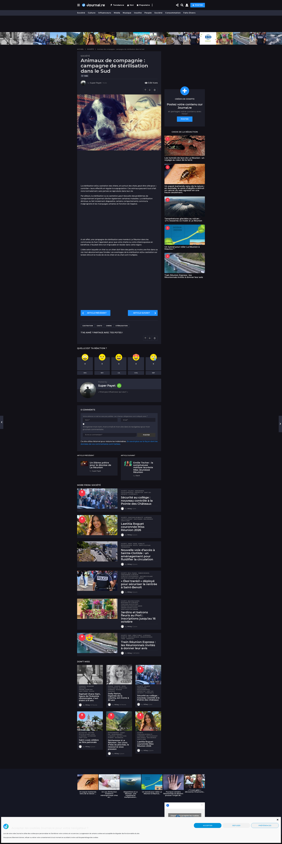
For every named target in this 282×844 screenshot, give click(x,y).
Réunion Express (146, 637)
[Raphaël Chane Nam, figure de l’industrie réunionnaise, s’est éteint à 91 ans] (90, 674)
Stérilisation (122, 326)
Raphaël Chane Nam (86, 689)
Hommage (82, 686)
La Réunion (148, 517)
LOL (119, 373)
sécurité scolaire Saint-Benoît (132, 578)
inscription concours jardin (131, 606)
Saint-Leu (147, 492)
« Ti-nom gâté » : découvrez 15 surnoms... (194, 791)
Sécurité (124, 494)
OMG (85, 373)
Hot (132, 5)
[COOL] (89, 637)
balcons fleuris (133, 601)
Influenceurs (104, 13)
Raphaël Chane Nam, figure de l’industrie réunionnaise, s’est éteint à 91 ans (89, 697)
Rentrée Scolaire (146, 576)
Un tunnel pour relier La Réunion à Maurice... (152, 793)
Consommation (173, 13)
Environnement (113, 732)
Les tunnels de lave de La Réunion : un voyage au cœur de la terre (184, 159)
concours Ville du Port (129, 604)
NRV (102, 373)
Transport (130, 638)
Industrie (82, 688)
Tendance (118, 5)
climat (122, 732)
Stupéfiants (133, 494)
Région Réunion (126, 545)
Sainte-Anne (125, 520)
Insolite (138, 13)
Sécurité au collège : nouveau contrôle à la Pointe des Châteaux (137, 500)
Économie (90, 686)
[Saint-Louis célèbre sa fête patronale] (90, 721)
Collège (131, 491)
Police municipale (127, 492)
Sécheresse (119, 737)
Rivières (111, 737)
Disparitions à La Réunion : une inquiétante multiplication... (130, 794)
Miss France (138, 519)
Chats (99, 326)
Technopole (125, 547)
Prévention (139, 492)
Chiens (109, 326)
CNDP (129, 635)
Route (135, 545)
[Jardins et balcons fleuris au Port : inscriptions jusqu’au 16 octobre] (97, 609)
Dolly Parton (113, 688)
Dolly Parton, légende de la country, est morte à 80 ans (118, 696)
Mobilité (141, 543)
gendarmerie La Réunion (129, 574)
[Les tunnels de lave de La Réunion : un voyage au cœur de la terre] (184, 146)
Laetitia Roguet (127, 519)
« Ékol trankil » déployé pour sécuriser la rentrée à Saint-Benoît (139, 584)
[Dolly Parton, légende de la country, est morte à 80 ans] (119, 674)
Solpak (91, 691)
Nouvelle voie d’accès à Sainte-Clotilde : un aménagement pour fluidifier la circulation (138, 554)
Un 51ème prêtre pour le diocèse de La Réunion (100, 465)
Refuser (236, 825)
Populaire (144, 5)
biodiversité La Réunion (129, 602)
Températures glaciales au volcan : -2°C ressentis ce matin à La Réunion (183, 219)
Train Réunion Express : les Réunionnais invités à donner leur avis (138, 645)
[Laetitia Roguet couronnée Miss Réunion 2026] (97, 525)
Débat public (137, 635)
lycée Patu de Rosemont (130, 576)
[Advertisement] (141, 24)
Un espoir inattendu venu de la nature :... (87, 793)
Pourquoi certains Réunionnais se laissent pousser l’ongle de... (173, 793)
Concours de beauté (135, 517)
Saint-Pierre (83, 691)
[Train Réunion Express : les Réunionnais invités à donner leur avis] (97, 643)
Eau (109, 734)
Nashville (111, 691)
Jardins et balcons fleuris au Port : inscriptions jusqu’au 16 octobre (138, 617)
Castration (87, 326)
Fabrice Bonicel (143, 573)
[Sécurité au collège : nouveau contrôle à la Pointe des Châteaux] (97, 498)
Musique (127, 13)
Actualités (83, 732)
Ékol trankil (132, 573)
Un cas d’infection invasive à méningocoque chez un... (109, 794)
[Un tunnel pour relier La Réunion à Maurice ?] (184, 235)
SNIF (153, 373)
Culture (92, 13)
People (148, 13)
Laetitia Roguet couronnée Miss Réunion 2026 (132, 527)
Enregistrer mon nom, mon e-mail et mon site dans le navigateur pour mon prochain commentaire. (116, 428)
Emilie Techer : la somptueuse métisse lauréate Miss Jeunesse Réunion (143, 467)
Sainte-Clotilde (144, 545)
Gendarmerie (139, 491)
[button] (277, 820)
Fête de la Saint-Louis (87, 734)
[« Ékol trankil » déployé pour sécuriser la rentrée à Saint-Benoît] (97, 581)
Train (123, 638)
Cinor (130, 543)
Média (117, 13)
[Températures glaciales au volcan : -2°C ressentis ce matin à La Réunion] (184, 206)
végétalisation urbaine (129, 609)
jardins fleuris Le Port (129, 607)
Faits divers (189, 13)
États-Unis (123, 688)
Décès (124, 686)
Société (81, 13)
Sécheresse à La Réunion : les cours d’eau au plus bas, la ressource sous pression (118, 744)
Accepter (207, 825)
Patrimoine (92, 736)
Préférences (265, 825)
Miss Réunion (148, 519)
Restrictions (121, 736)
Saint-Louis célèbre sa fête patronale (89, 741)
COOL (136, 373)
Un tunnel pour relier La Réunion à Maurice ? (182, 248)
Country (117, 686)
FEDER (135, 543)
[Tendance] (82, 493)
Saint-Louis (83, 737)
